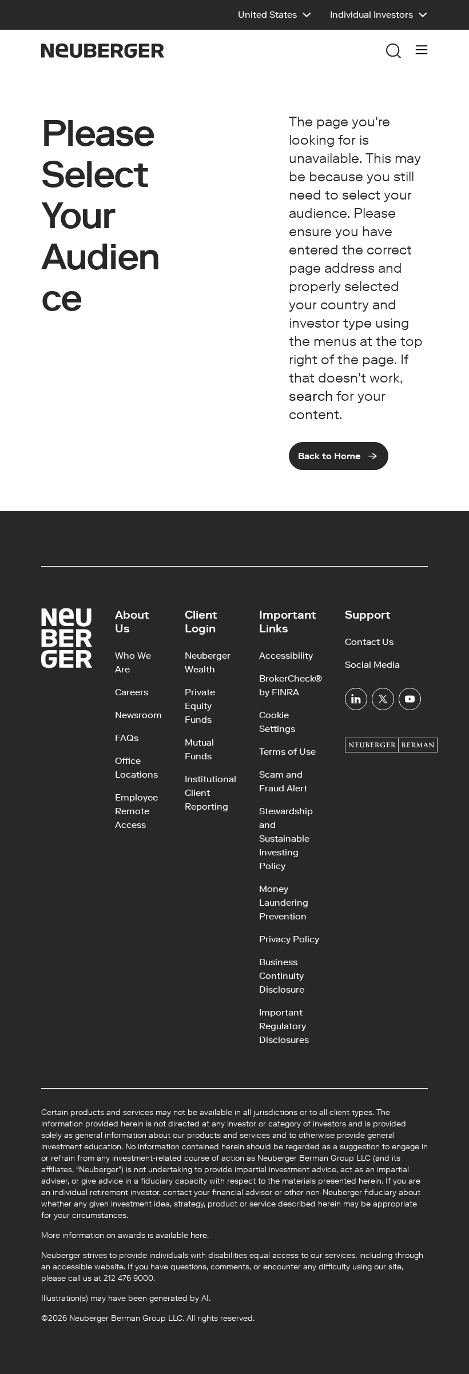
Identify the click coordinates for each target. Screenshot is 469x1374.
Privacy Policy (289, 939)
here (198, 1235)
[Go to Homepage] (102, 50)
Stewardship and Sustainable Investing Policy (286, 838)
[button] (275, 15)
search (311, 396)
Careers (131, 692)
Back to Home (329, 456)
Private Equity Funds (200, 706)
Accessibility (286, 655)
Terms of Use (287, 751)
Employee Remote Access (136, 811)
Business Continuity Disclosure (281, 976)
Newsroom (138, 715)
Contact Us (369, 641)
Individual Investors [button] (371, 14)
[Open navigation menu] (421, 51)
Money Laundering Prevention (283, 902)
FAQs (126, 737)
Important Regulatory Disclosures (284, 1026)
